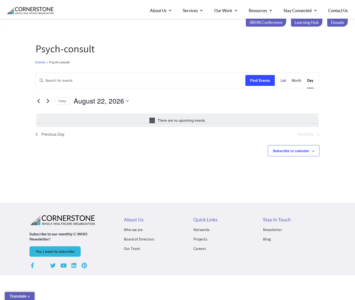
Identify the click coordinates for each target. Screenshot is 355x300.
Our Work (223, 10)
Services (190, 10)
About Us (158, 10)
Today (62, 101)
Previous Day (52, 134)
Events (40, 62)
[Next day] (48, 101)
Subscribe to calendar (291, 150)
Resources (258, 10)
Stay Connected (298, 10)
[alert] (177, 120)
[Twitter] (53, 265)
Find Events (260, 80)
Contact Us (338, 10)
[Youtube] (63, 265)
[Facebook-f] (32, 265)
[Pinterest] (84, 265)
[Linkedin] (74, 265)
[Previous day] (38, 101)
